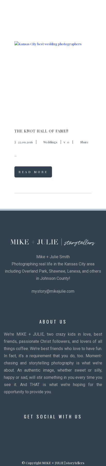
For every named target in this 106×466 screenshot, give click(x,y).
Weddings (50, 142)
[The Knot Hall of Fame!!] (53, 79)
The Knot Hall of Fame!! (41, 130)
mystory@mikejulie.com (53, 291)
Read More (33, 172)
